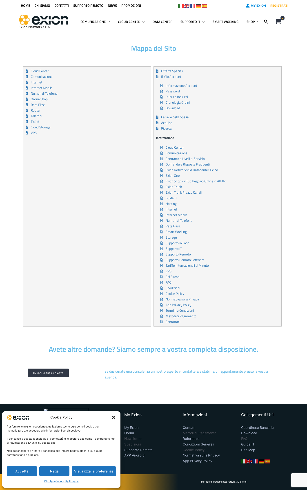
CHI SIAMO (42, 5)
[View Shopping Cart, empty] (278, 22)
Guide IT (248, 444)
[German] (199, 5)
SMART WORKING (225, 21)
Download (249, 433)
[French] (193, 5)
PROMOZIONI (131, 5)
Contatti (189, 427)
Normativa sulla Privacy (201, 455)
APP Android (134, 455)
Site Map (248, 450)
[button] (113, 417)
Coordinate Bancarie (257, 427)
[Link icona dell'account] (248, 6)
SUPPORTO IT (190, 21)
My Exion (131, 427)
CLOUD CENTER (129, 21)
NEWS (112, 5)
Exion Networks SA (34, 27)
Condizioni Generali (198, 444)
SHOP (251, 21)
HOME (25, 5)
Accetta (22, 471)
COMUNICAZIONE (93, 21)
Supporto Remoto (138, 450)
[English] (187, 5)
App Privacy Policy (197, 461)
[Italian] (181, 5)
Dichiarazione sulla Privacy (61, 481)
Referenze (191, 438)
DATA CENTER (162, 21)
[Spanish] (204, 5)
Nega (54, 471)
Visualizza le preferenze (93, 471)
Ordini (129, 433)
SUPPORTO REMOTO (88, 5)
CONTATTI (62, 5)
